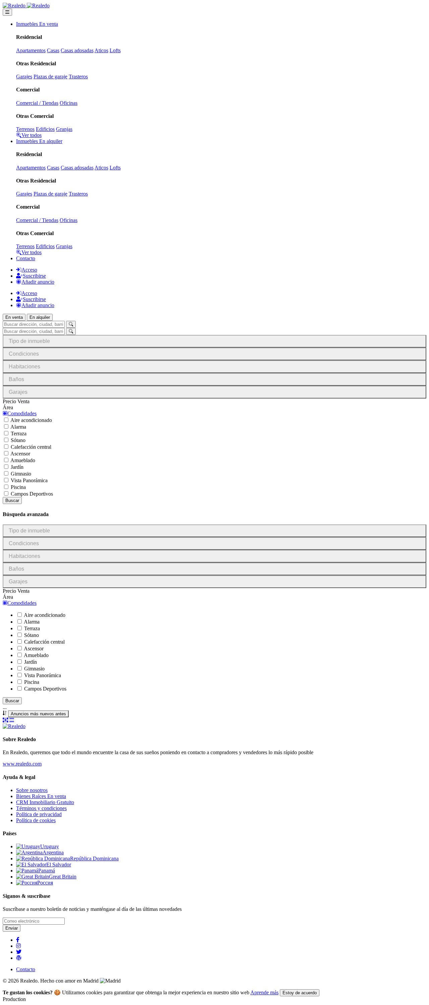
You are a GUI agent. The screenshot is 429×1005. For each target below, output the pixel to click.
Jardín (17, 467)
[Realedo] (14, 726)
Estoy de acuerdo (300, 992)
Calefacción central (31, 447)
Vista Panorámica (29, 480)
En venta (14, 317)
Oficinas (68, 103)
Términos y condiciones (41, 808)
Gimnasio (21, 474)
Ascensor (20, 453)
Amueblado (22, 460)
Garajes (24, 76)
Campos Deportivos (32, 494)
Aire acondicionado (31, 420)
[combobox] (38, 713)
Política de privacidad (39, 814)
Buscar (12, 500)
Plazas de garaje (50, 76)
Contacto (25, 258)
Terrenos (25, 129)
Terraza (18, 433)
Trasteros (78, 76)
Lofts (115, 50)
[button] (20, 413)
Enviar (11, 928)
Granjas (64, 129)
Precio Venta (16, 401)
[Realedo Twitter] (18, 952)
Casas (53, 50)
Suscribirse (34, 276)
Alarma (18, 427)
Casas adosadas (77, 50)
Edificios (45, 129)
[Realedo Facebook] (17, 940)
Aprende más (264, 992)
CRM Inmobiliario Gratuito (45, 802)
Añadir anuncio (37, 282)
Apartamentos (31, 50)
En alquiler (39, 317)
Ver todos (31, 135)
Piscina (18, 487)
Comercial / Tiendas (37, 103)
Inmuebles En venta (37, 24)
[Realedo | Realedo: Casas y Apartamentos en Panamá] (26, 5)
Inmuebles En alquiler (39, 141)
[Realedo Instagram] (18, 946)
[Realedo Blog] (18, 958)
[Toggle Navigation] (7, 12)
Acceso (29, 270)
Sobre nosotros (32, 790)
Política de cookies (36, 820)
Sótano (18, 440)
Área (8, 407)
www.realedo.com (22, 764)
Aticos (101, 50)
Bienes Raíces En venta (41, 796)
